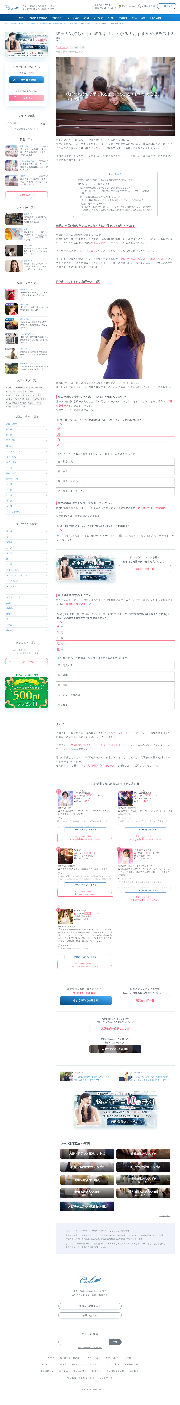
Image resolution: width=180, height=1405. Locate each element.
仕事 (16, 403)
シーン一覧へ (164, 1216)
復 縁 (9, 429)
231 (84, 858)
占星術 (9, 603)
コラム (134, 18)
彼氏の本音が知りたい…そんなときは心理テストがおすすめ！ (106, 179)
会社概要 (134, 1371)
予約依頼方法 (131, 1364)
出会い (10, 407)
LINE (9, 388)
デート (37, 395)
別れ (17, 407)
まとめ (81, 214)
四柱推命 (10, 608)
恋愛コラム (62, 47)
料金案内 (123, 18)
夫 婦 (9, 490)
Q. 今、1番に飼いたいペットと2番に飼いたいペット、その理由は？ (112, 200)
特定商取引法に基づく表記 (80, 1378)
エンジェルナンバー (15, 391)
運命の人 (10, 446)
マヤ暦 (9, 625)
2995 (85, 801)
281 (144, 858)
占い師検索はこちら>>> (26, 129)
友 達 (9, 484)
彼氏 (76, 47)
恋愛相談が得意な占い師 (115, 1028)
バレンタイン (12, 399)
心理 (82, 47)
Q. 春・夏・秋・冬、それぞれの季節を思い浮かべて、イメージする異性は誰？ (115, 191)
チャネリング (12, 581)
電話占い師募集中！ (90, 1306)
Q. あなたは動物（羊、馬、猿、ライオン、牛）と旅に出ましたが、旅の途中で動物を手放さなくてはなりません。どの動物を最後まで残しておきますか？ (117, 208)
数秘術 (9, 614)
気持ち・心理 (12, 479)
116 (144, 801)
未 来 (9, 548)
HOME (22, 18)
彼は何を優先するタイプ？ (92, 204)
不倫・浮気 (11, 440)
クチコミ (111, 18)
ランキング (98, 18)
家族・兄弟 (11, 462)
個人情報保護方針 (115, 1371)
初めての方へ (57, 18)
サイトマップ (106, 1378)
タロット (10, 592)
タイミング (27, 395)
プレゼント (40, 399)
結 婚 (9, 435)
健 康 (9, 501)
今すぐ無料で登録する (85, 1000)
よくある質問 (155, 18)
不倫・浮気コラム (27, 161)
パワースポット (27, 399)
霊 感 (9, 531)
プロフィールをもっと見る (85, 829)
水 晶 (9, 564)
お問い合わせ (90, 1315)
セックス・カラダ (14, 451)
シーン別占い (73, 18)
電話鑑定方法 (47, 1371)
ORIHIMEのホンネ (22, 388)
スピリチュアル (13, 395)
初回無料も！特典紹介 (38, 18)
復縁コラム (24, 304)
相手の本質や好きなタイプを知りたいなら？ (100, 197)
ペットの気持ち (13, 512)
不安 (9, 403)
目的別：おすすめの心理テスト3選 (93, 184)
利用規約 (96, 1371)
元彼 (39, 403)
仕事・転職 (11, 457)
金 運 (9, 506)
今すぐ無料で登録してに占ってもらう (85, 838)
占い (70, 47)
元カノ (31, 403)
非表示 (118, 174)
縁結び (9, 630)
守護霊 (9, 542)
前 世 (9, 553)
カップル (29, 391)
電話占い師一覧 (145, 568)
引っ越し (10, 495)
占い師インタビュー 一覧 (84, 1364)
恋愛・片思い (12, 424)
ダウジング (11, 586)
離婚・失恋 (11, 473)
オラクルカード (13, 597)
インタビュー (37, 388)
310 (84, 919)
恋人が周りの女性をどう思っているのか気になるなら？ (105, 188)
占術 (143, 18)
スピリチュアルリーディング (19, 575)
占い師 (86, 18)
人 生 (9, 468)
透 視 (9, 559)
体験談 (23, 403)
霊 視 (9, 537)
